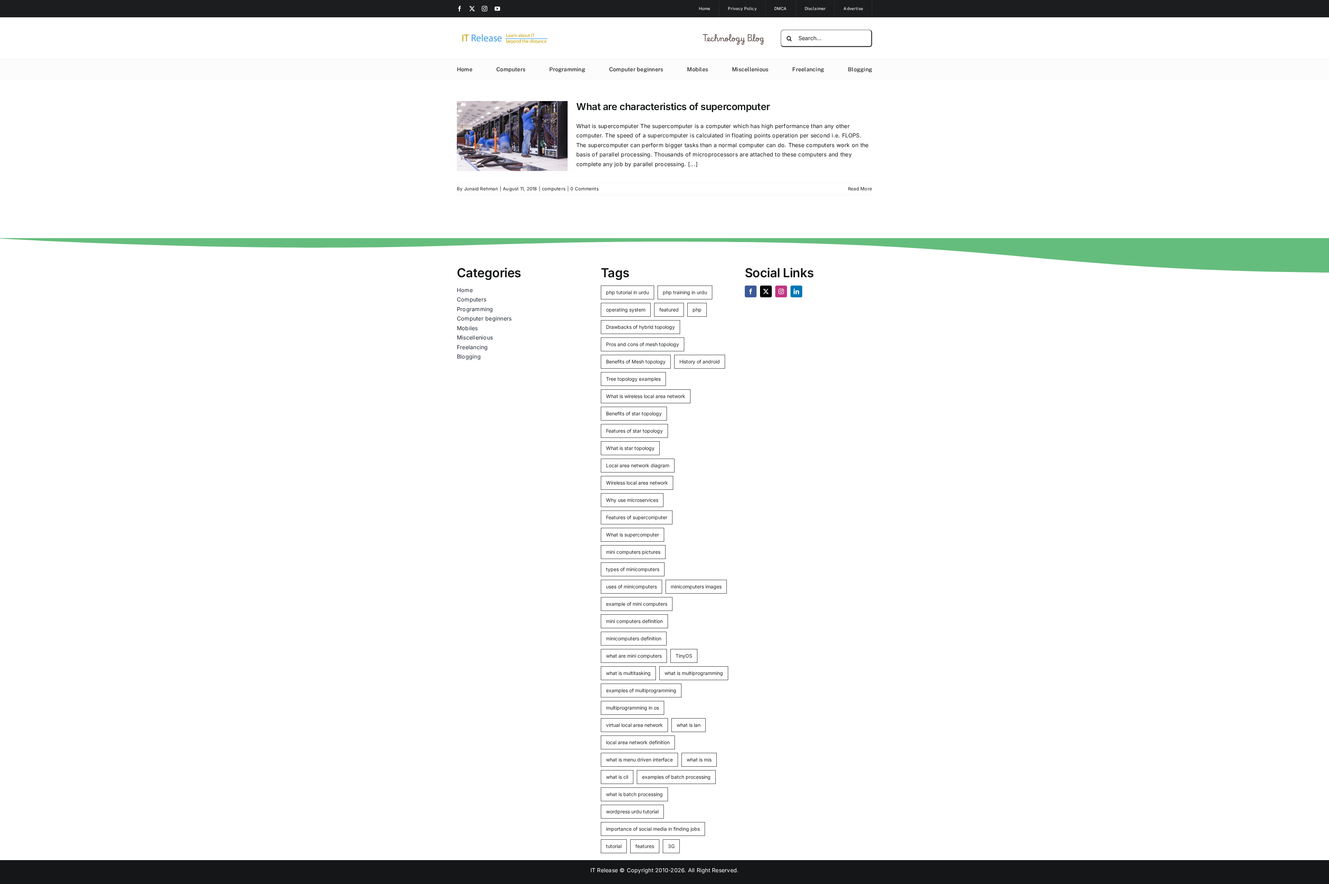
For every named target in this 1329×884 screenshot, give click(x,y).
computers (554, 188)
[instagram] (484, 8)
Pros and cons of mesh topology (642, 344)
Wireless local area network (637, 483)
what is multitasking (628, 673)
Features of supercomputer (636, 517)
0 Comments (584, 188)
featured (669, 310)
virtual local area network (634, 725)
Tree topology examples (633, 379)
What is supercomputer (632, 535)
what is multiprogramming (693, 673)
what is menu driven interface (639, 760)
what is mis (699, 760)
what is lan (688, 725)
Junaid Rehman (481, 188)
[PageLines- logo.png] (502, 33)
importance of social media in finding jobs (653, 829)
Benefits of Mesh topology (636, 361)
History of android (699, 361)
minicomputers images (696, 586)
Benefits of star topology (634, 413)
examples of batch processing (676, 777)
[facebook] (459, 8)
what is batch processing (634, 794)
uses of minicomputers (631, 586)
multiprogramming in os (632, 708)
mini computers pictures (633, 552)
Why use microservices (632, 500)
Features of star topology (634, 431)
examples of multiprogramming (641, 690)
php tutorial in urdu (627, 292)
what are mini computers (634, 656)
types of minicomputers (632, 569)
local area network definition (638, 742)
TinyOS (684, 656)
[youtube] (497, 8)
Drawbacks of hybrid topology (640, 327)
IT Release (604, 870)
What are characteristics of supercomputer (673, 106)
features (644, 846)
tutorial (614, 846)
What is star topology (630, 448)
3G (671, 846)
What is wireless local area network (645, 396)
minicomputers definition (633, 638)
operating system (625, 310)
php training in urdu (685, 292)
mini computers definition (634, 621)
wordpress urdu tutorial (632, 811)
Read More (860, 188)
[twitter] (472, 8)
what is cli (617, 777)
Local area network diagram (637, 465)
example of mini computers (636, 604)
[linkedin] (796, 291)
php (697, 310)
